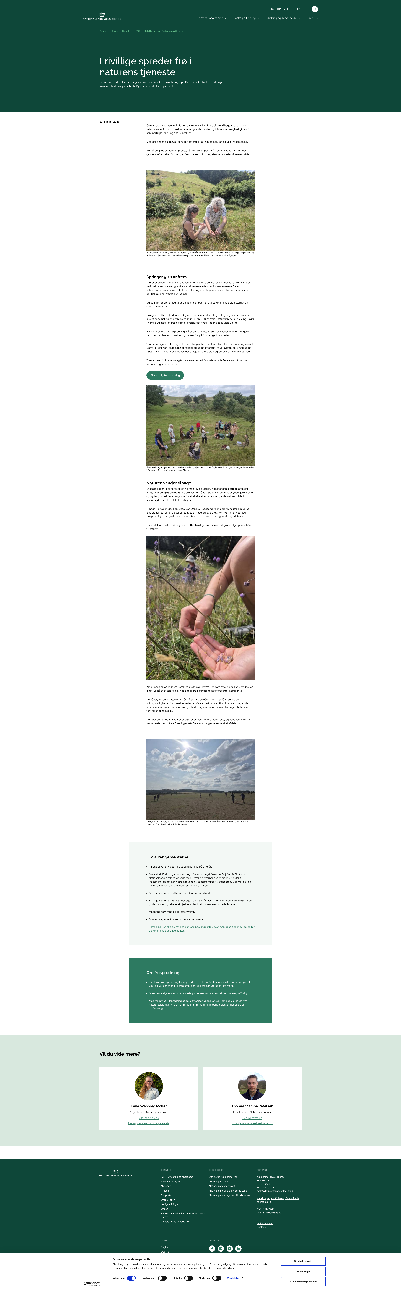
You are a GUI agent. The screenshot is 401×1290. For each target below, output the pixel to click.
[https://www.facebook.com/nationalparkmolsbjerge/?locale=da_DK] (212, 1248)
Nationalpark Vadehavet (222, 1185)
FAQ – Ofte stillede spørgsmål (177, 1176)
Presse (165, 1190)
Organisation (168, 1199)
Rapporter (166, 1195)
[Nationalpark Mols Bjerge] (102, 15)
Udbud (164, 1208)
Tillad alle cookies (303, 1261)
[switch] (162, 1278)
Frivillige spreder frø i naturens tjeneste (164, 31)
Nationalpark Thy (218, 1181)
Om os (114, 31)
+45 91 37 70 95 (252, 1118)
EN (299, 9)
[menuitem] (211, 20)
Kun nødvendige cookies (303, 1281)
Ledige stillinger (170, 1204)
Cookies (261, 1227)
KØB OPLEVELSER (282, 9)
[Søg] (315, 9)
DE (306, 9)
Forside (103, 31)
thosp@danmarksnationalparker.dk (252, 1123)
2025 (138, 31)
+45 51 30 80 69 (149, 1118)
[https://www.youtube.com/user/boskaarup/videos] (230, 1248)
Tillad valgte (303, 1271)
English (165, 1247)
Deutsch (165, 1251)
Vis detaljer (233, 1278)
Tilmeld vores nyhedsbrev (175, 1221)
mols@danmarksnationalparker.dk (275, 1190)
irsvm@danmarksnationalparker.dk (148, 1123)
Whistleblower (265, 1223)
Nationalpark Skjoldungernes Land (228, 1190)
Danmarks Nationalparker (223, 1176)
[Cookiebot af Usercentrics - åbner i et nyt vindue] (91, 1284)
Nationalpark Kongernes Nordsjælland (230, 1195)
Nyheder (126, 31)
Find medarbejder (171, 1181)
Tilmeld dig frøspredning (165, 375)
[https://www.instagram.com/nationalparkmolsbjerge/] (221, 1248)
